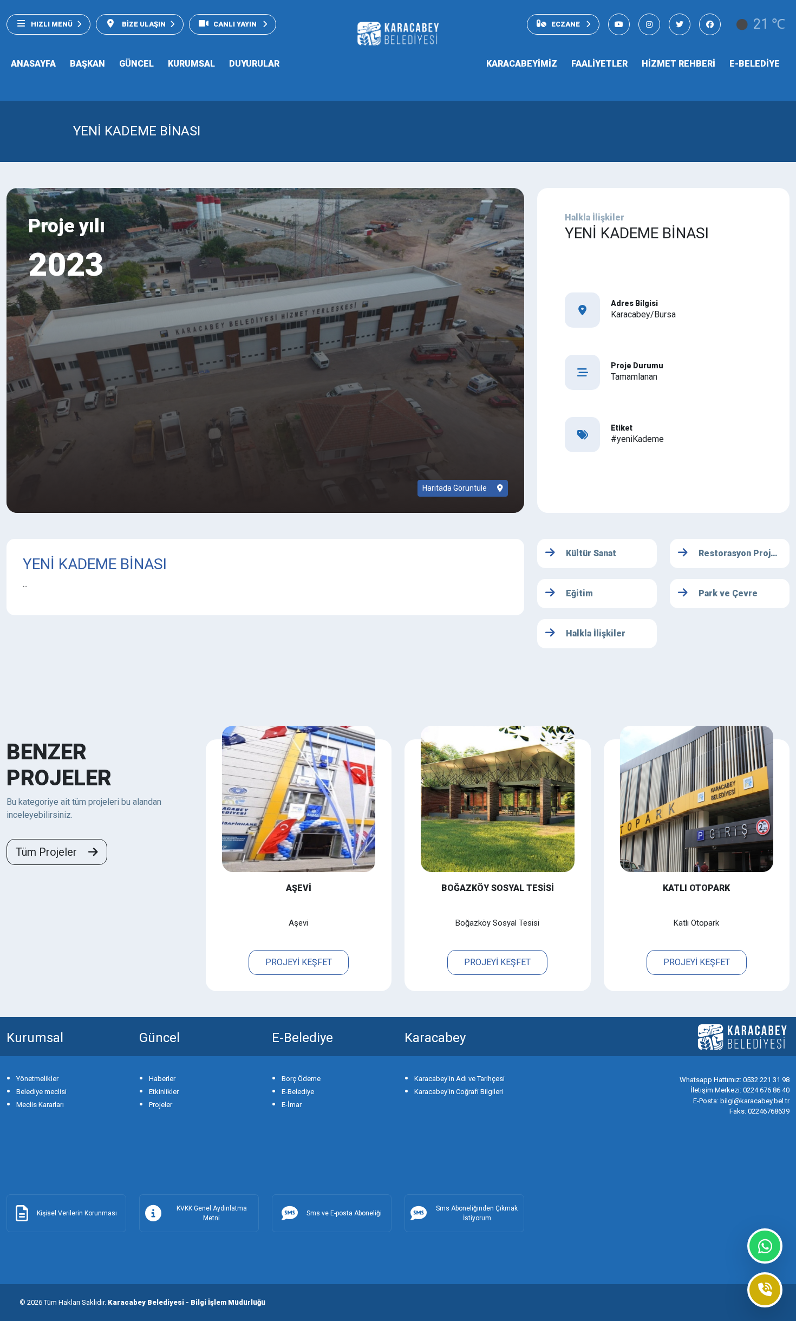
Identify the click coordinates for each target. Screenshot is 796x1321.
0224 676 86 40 (740, 1090)
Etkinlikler (164, 1092)
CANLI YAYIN (235, 24)
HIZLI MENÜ (52, 24)
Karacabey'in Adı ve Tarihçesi (459, 1079)
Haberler (162, 1079)
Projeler (160, 1105)
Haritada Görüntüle (455, 488)
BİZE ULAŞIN (143, 24)
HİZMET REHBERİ (678, 63)
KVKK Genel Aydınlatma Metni (212, 1213)
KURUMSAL (191, 63)
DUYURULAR (254, 63)
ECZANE (566, 24)
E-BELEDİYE (754, 63)
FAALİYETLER (599, 63)
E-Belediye (298, 1092)
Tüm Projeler (48, 851)
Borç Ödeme (301, 1079)
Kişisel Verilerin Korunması (77, 1213)
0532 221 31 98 (735, 1080)
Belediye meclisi (41, 1092)
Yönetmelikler (37, 1079)
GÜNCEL (136, 63)
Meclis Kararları (40, 1105)
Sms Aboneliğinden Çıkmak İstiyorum (477, 1213)
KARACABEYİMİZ (521, 63)
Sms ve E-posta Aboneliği (344, 1213)
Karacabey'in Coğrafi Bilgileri (458, 1092)
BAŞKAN (87, 63)
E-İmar (292, 1105)
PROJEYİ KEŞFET (298, 962)
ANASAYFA (33, 63)
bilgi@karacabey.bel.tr (741, 1101)
